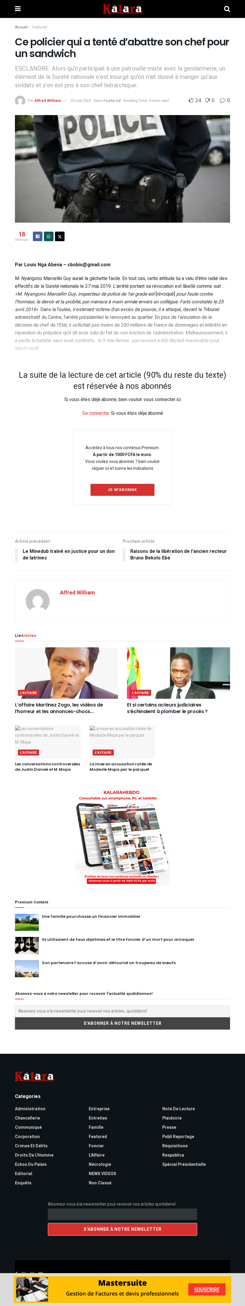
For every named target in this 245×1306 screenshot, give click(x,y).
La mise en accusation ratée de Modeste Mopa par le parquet (121, 766)
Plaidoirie (172, 1118)
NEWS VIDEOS (102, 1174)
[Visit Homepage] (122, 9)
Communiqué (28, 1127)
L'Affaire (28, 692)
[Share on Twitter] (60, 236)
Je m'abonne (122, 490)
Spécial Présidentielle (184, 1164)
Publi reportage (178, 1137)
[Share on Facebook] (37, 236)
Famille (96, 1127)
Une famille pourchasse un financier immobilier (91, 916)
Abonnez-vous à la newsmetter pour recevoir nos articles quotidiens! (112, 1204)
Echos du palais (31, 1164)
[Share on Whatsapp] (48, 236)
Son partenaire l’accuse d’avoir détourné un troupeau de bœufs (109, 963)
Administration (30, 1109)
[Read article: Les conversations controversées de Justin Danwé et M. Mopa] (48, 742)
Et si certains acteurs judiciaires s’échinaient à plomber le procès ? (167, 708)
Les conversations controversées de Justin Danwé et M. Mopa (47, 766)
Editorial (23, 1174)
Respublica (173, 1155)
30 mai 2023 (81, 100)
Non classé (100, 1183)
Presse (169, 1127)
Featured (39, 27)
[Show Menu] (18, 9)
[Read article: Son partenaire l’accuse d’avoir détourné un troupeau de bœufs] (27, 968)
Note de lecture (178, 1109)
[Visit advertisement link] (122, 837)
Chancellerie (27, 1118)
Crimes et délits (31, 1146)
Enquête (23, 1183)
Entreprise (99, 1109)
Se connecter (96, 413)
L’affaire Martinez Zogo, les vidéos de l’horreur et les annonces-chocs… (59, 708)
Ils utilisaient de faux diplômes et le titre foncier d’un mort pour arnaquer (118, 939)
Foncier (96, 1146)
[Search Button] (227, 9)
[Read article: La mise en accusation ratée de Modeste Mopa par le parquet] (122, 742)
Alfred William (47, 100)
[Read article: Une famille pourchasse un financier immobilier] (27, 922)
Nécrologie (100, 1164)
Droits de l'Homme (34, 1155)
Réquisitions (175, 1146)
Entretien (98, 1118)
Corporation (27, 1137)
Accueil (21, 27)
